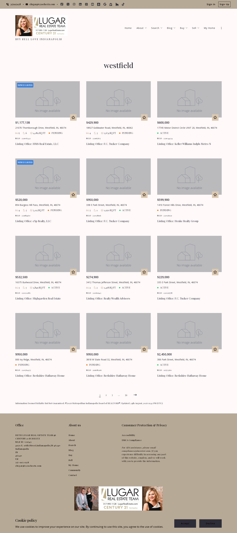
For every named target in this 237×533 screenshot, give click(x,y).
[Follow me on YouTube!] (92, 4)
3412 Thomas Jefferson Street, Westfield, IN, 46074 (113, 282)
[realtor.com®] (98, 4)
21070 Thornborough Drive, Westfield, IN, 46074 (40, 127)
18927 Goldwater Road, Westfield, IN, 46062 (109, 127)
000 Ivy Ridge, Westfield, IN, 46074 (33, 359)
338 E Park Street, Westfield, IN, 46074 (106, 204)
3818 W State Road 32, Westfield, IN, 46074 (109, 359)
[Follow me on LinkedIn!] (80, 4)
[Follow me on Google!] (104, 4)
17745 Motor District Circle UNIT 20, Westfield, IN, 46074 (187, 127)
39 (126, 394)
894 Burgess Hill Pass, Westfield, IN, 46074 (37, 204)
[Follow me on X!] (68, 4)
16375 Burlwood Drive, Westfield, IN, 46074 (38, 282)
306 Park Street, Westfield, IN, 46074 (176, 359)
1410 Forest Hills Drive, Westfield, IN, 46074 (180, 204)
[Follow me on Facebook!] (61, 4)
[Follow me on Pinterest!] (86, 4)
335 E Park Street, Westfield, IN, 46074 (177, 282)
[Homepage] (41, 25)
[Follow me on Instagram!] (74, 4)
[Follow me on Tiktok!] (123, 4)
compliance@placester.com (136, 451)
